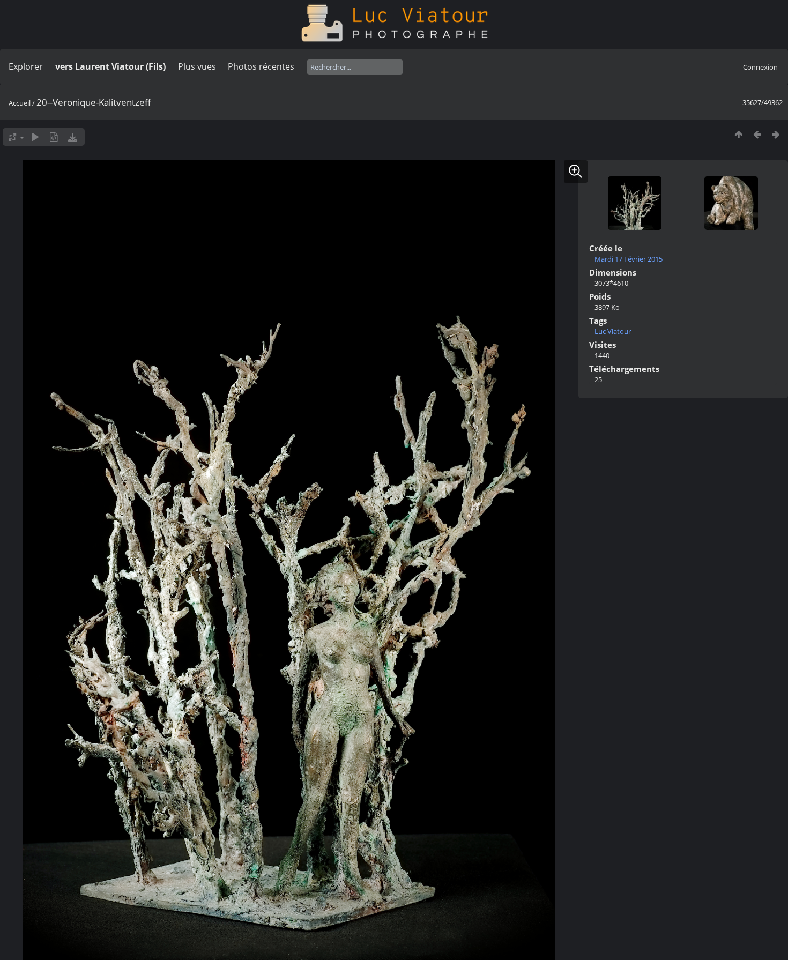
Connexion (760, 67)
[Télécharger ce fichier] (72, 137)
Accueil (20, 103)
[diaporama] (35, 137)
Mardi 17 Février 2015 (628, 259)
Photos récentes (261, 66)
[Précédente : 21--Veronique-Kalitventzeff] (757, 134)
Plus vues (197, 66)
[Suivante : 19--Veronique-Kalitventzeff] (776, 134)
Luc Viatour (612, 331)
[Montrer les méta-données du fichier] (53, 137)
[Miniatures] (738, 134)
